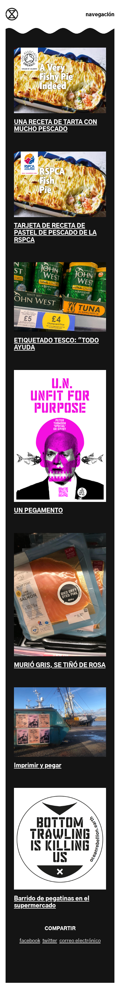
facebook (30, 940)
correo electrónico (80, 940)
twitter (49, 940)
